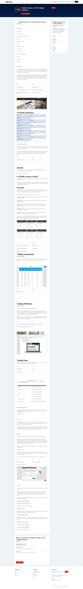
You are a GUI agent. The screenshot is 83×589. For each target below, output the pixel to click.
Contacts (16, 575)
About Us (16, 571)
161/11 (56, 30)
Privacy (61, 586)
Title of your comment (19, 547)
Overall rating (18, 541)
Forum (34, 576)
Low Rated (60, 1)
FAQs (15, 572)
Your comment (18, 551)
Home (52, 1)
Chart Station (35, 575)
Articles (63, 1)
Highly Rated (55, 1)
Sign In (76, 1)
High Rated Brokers (36, 571)
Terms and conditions (56, 586)
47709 (60, 32)
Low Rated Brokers (36, 572)
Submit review (19, 562)
